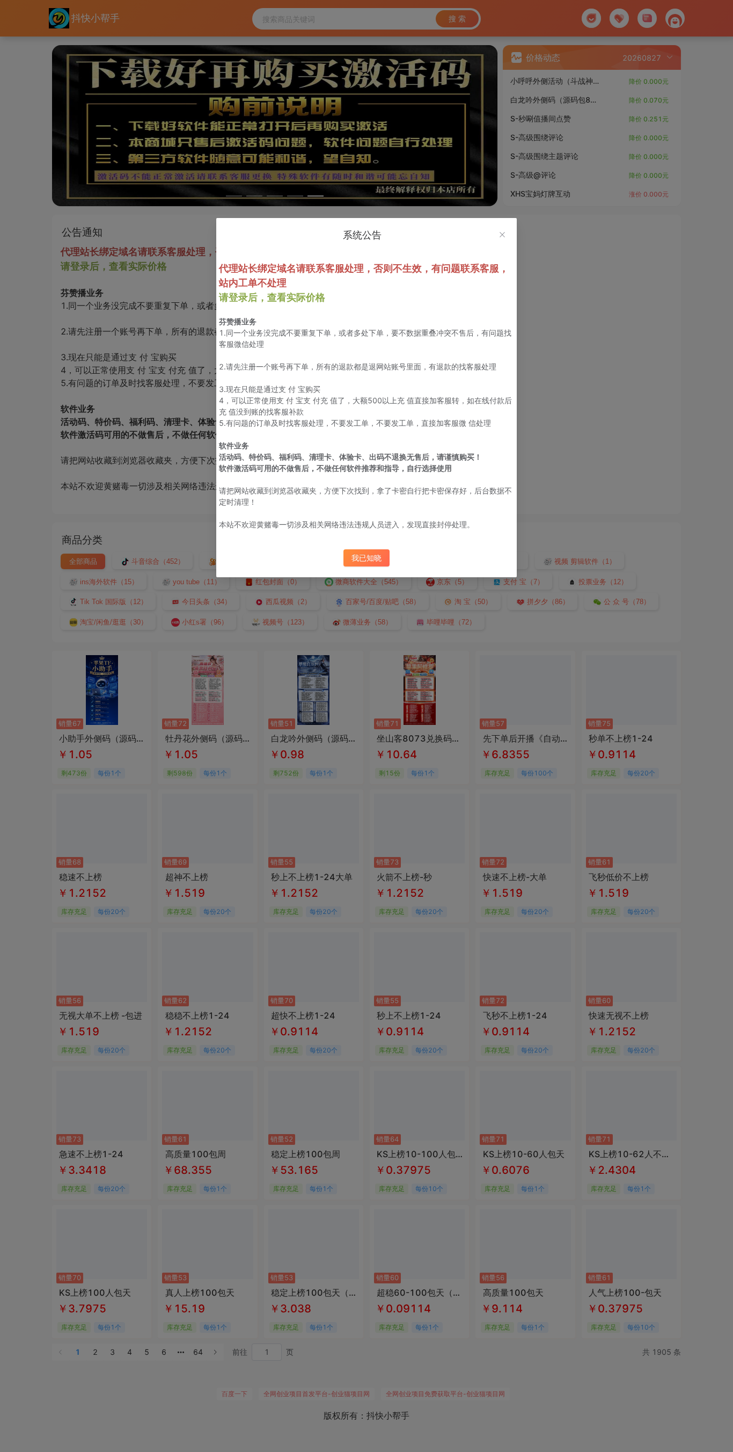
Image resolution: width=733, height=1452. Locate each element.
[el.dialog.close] (502, 235)
